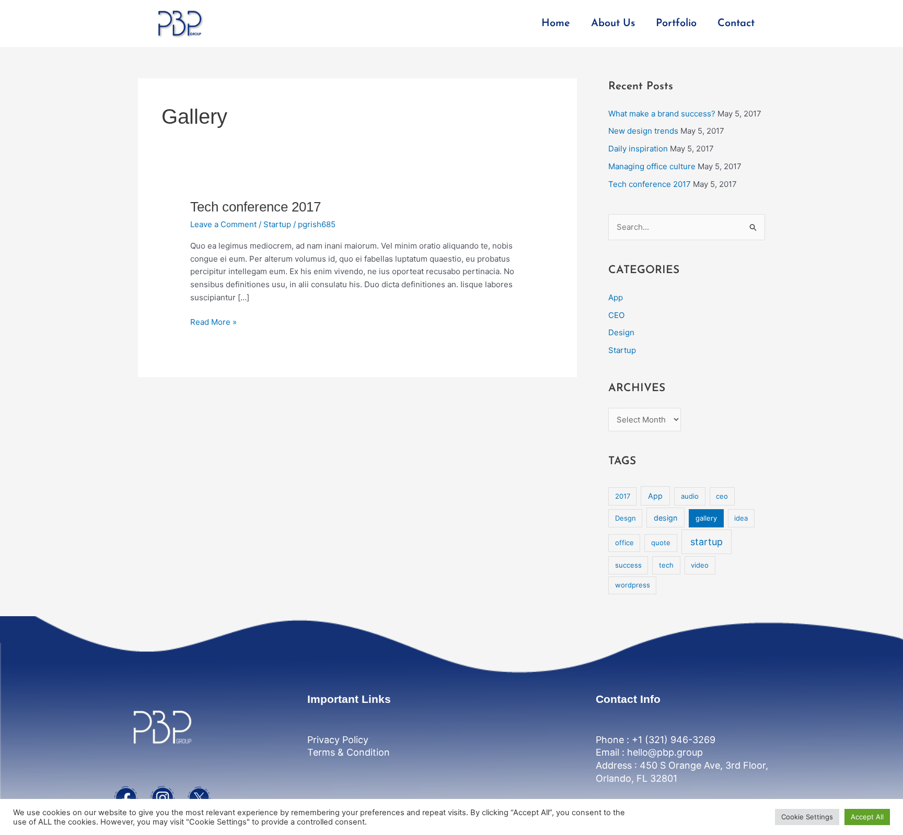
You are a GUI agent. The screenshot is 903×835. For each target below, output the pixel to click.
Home (555, 23)
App (615, 297)
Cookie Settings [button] (807, 817)
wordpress (632, 585)
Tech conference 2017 (255, 207)
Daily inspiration (638, 149)
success (628, 565)
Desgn (625, 518)
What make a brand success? (661, 114)
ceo (722, 496)
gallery (706, 518)
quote (660, 542)
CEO (616, 315)
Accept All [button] (867, 817)
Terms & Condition (348, 752)
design (665, 517)
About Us (613, 23)
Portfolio (676, 23)
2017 (622, 496)
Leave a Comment (223, 224)
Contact (736, 23)
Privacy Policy (337, 739)
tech (666, 565)
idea (741, 518)
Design (621, 332)
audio (690, 496)
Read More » (213, 321)
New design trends (643, 131)
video (700, 565)
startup (706, 541)
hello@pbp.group (665, 752)
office (624, 542)
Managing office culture (652, 166)
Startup (277, 224)
